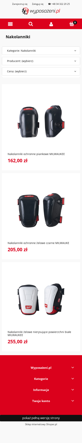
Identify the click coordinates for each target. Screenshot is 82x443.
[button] (10, 24)
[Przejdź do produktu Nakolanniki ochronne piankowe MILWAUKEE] (41, 121)
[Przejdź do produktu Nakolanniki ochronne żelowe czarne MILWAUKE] (41, 210)
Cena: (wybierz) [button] (17, 71)
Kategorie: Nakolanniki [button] (21, 50)
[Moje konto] (51, 24)
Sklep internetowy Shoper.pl (41, 424)
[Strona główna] (41, 11)
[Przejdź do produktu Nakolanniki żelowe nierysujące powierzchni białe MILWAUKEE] (41, 299)
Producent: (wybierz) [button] (20, 61)
